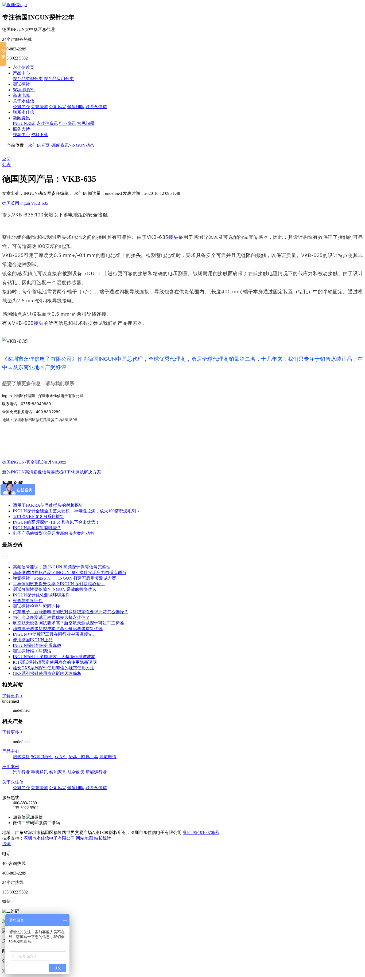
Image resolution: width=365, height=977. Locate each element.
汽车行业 (21, 772)
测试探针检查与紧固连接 (36, 606)
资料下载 (39, 134)
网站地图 (84, 838)
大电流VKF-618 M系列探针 (38, 516)
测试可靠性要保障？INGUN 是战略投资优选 (54, 589)
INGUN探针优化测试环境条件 (41, 595)
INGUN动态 (24, 123)
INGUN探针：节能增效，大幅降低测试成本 (54, 656)
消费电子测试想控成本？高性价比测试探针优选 (58, 628)
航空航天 (75, 772)
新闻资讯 (21, 118)
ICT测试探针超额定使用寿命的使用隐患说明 (55, 662)
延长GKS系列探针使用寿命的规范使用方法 (53, 668)
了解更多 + (12, 696)
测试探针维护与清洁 (32, 651)
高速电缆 (21, 95)
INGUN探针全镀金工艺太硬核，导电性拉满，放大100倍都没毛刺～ (76, 511)
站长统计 (102, 838)
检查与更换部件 (28, 600)
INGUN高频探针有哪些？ (37, 527)
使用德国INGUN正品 (33, 640)
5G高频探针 (24, 90)
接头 (173, 237)
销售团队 (75, 106)
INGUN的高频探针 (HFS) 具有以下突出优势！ (56, 522)
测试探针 (21, 84)
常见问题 (85, 123)
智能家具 (57, 772)
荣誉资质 (39, 106)
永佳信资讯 (47, 123)
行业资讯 (67, 123)
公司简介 (21, 106)
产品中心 (21, 73)
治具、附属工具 (83, 756)
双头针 (61, 756)
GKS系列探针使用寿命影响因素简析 (47, 673)
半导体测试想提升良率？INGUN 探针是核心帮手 (59, 584)
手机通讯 (39, 772)
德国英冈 (10, 203)
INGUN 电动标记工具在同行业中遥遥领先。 (54, 634)
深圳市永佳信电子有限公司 (49, 838)
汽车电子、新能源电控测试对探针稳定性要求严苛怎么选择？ (70, 612)
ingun (25, 203)
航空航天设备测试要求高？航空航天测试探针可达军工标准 (68, 623)
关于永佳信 (23, 101)
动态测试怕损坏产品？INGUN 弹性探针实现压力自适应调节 (69, 572)
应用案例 (10, 766)
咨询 (6, 843)
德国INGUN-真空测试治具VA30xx (34, 462)
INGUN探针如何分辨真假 (37, 645)
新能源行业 (96, 772)
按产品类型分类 (28, 78)
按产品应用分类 (59, 78)
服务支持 (21, 129)
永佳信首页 (23, 67)
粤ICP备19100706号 (201, 832)
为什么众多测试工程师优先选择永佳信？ (51, 617)
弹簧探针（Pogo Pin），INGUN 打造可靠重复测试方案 (64, 578)
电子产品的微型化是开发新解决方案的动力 (53, 533)
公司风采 (57, 106)
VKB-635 (39, 203)
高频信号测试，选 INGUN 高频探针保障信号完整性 (61, 567)
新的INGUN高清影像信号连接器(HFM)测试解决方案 (51, 472)
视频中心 (21, 134)
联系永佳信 (96, 106)
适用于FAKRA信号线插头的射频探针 (48, 505)
